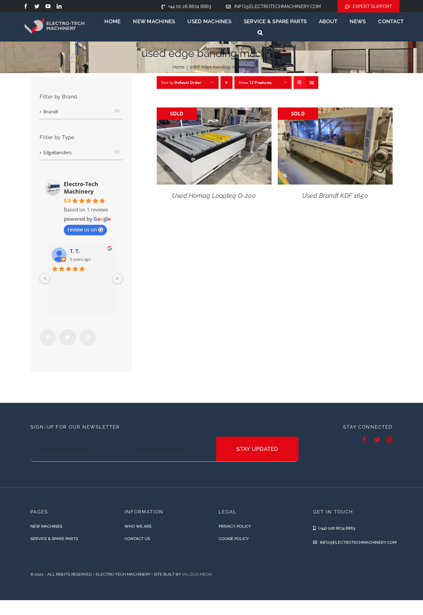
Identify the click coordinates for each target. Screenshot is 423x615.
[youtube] (48, 6)
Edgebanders (57, 152)
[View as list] (312, 82)
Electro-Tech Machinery (81, 187)
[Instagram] (88, 337)
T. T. (75, 251)
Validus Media (197, 574)
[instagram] (389, 440)
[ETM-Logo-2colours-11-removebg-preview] (54, 12)
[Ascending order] (226, 82)
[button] (260, 32)
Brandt (50, 111)
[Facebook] (48, 337)
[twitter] (36, 6)
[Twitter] (67, 337)
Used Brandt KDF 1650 (335, 195)
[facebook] (25, 6)
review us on (82, 229)
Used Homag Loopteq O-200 (214, 195)
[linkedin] (59, 6)
